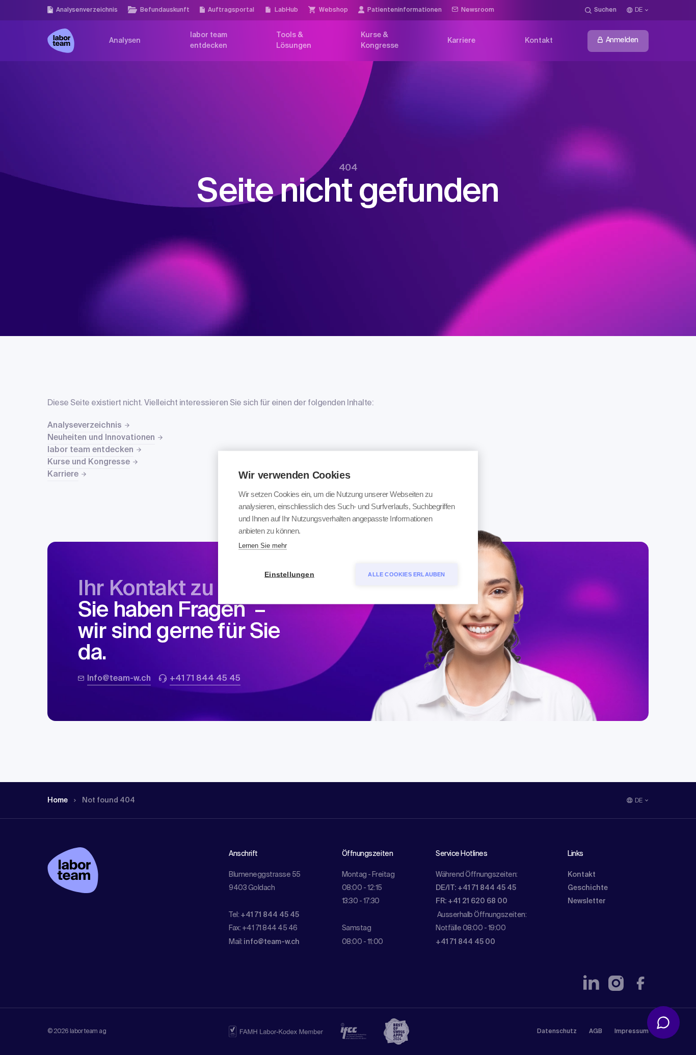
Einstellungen (289, 574)
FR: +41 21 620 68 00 (471, 901)
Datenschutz (557, 1032)
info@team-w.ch (272, 942)
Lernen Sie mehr (262, 545)
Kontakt (582, 874)
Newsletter (587, 901)
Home (57, 800)
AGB (595, 1032)
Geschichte (588, 888)
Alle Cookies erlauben (406, 574)
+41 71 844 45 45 (269, 915)
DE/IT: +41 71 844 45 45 (476, 888)
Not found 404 (108, 800)
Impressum (631, 1032)
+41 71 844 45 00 (465, 942)
